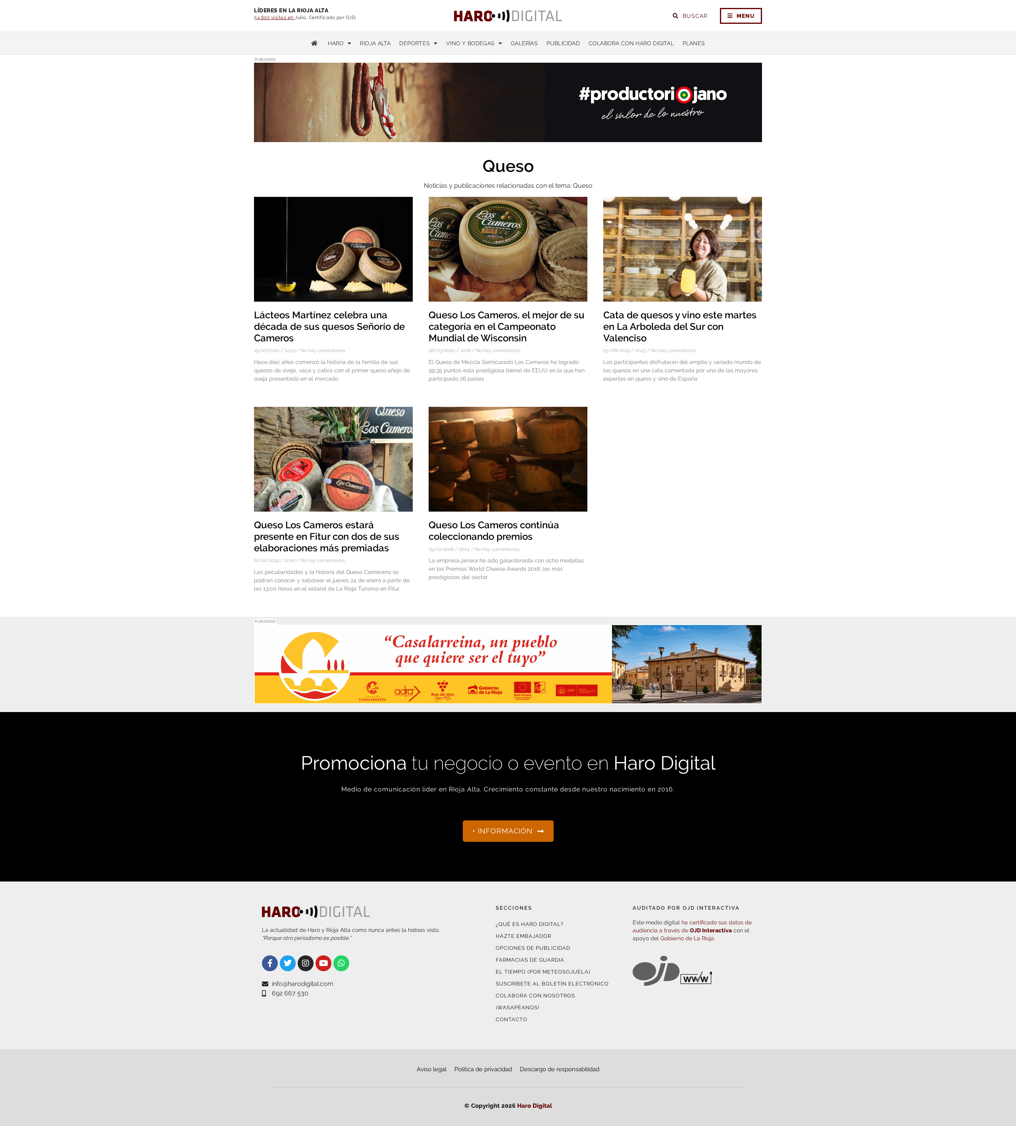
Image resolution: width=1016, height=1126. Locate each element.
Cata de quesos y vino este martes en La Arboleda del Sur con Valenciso (679, 326)
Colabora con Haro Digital (631, 43)
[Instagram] (306, 963)
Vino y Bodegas (470, 43)
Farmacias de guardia (530, 960)
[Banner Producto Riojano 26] (508, 137)
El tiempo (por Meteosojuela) (543, 972)
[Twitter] (288, 963)
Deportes (414, 43)
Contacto (511, 1019)
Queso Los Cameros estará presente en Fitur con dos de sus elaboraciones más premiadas (326, 536)
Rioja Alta (375, 43)
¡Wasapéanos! (517, 1008)
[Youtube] (323, 963)
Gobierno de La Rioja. (687, 938)
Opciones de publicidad (533, 948)
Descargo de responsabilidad (559, 1069)
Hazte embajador (523, 936)
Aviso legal (431, 1069)
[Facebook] (270, 963)
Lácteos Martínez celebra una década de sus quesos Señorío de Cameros (329, 326)
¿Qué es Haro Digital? (530, 924)
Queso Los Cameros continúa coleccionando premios (494, 530)
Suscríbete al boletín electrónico (552, 984)
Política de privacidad (483, 1069)
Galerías (524, 43)
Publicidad (563, 43)
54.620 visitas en (274, 17)
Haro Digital (534, 1105)
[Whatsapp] (341, 963)
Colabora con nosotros (535, 996)
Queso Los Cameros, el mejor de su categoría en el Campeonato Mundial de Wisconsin (507, 326)
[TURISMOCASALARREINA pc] (508, 699)
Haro (336, 43)
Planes (694, 43)
